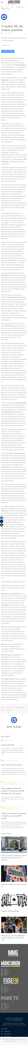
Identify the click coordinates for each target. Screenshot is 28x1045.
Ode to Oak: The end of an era (11, 765)
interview (10, 707)
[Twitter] (1, 521)
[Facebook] (1, 517)
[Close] (25, 1040)
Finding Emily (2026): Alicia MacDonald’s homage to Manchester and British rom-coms (13, 938)
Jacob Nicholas (7, 33)
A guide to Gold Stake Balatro (10, 911)
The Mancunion (7, 710)
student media (20, 707)
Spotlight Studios (17, 1020)
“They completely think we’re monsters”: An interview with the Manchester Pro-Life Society (12, 791)
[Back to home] (14, 2)
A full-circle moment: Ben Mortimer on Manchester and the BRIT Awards (14, 816)
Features (9, 45)
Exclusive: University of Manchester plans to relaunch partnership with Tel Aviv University (14, 858)
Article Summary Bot (8, 51)
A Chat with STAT (7, 745)
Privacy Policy (21, 1041)
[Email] (1, 524)
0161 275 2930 (8, 1023)
